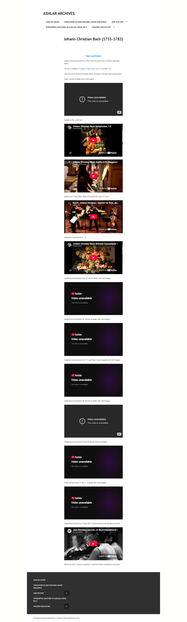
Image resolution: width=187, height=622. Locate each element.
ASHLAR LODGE (52, 22)
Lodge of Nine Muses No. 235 (91, 69)
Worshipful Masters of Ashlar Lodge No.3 (66, 27)
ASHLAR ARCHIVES (59, 13)
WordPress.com (73, 618)
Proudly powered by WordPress (44, 618)
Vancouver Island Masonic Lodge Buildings (85, 22)
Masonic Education (101, 27)
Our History (118, 22)
